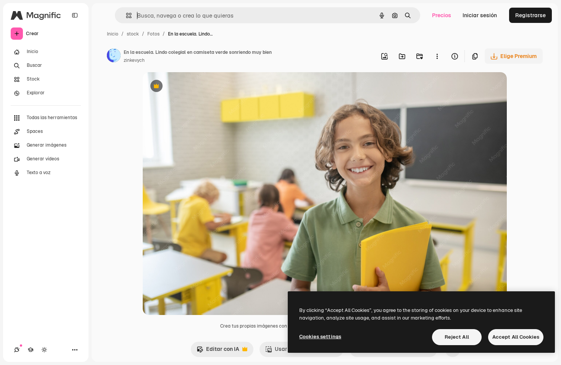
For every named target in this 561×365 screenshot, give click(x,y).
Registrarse (530, 15)
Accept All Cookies (515, 337)
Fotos (153, 34)
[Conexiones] (17, 350)
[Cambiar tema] (44, 350)
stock (133, 34)
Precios (441, 15)
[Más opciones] (437, 56)
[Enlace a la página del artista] (114, 56)
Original (191, 86)
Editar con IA (218, 351)
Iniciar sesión (480, 15)
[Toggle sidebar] (75, 15)
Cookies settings (320, 336)
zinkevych (134, 60)
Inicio (112, 34)
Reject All (457, 337)
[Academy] (30, 350)
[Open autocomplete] (125, 15)
